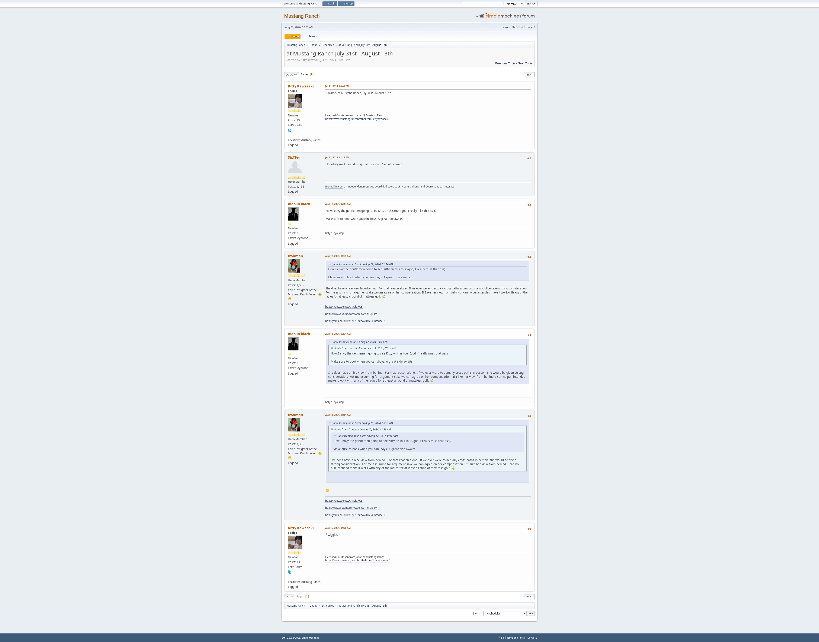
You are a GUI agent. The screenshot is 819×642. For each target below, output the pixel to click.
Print (529, 74)
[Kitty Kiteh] (289, 135)
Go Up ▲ (532, 637)
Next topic (525, 63)
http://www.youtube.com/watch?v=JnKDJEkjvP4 (352, 314)
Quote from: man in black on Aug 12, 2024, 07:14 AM (362, 264)
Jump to (477, 613)
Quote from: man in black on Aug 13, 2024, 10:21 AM (362, 423)
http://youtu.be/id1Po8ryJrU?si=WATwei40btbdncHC (355, 321)
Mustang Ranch (301, 16)
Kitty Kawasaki (301, 86)
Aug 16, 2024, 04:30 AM (338, 527)
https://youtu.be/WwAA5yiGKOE (344, 306)
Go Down (292, 74)
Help (501, 637)
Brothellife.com (334, 186)
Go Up (289, 596)
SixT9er (294, 157)
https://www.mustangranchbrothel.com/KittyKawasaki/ (357, 119)
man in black (299, 204)
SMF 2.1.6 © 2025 (291, 637)
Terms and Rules (516, 637)
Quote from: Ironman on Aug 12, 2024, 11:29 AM (359, 342)
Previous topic (505, 63)
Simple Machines (310, 637)
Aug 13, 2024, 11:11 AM (338, 414)
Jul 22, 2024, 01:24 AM (337, 157)
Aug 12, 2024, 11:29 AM (338, 255)
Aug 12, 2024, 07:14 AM (338, 203)
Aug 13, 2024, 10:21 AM (338, 333)
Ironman (295, 256)
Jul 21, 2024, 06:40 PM (337, 86)
